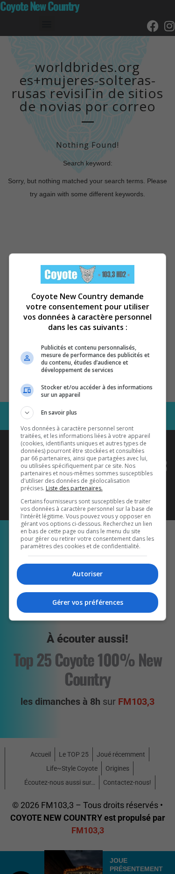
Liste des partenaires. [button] (74, 488)
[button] (88, 412)
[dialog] (88, 437)
